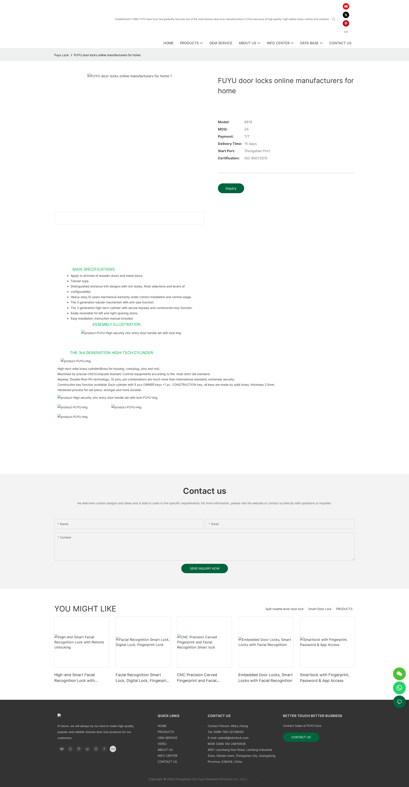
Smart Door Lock (320, 609)
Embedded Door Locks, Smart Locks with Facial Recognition (265, 678)
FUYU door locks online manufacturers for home (107, 55)
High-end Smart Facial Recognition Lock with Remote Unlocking (74, 678)
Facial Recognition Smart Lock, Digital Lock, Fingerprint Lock (143, 678)
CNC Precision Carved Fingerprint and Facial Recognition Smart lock (198, 678)
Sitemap (254, 779)
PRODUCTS (344, 609)
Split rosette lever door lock (284, 609)
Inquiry (231, 188)
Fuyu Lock (61, 55)
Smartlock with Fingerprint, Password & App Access (325, 678)
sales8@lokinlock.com (233, 738)
